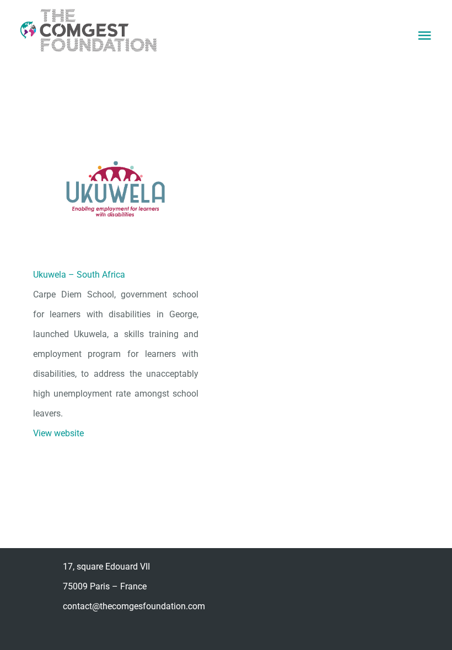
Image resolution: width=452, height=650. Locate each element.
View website (58, 433)
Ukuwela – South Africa (79, 274)
